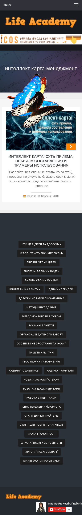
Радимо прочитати (60, 370)
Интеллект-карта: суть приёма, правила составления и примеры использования (41, 160)
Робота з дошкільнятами (41, 388)
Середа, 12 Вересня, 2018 (43, 196)
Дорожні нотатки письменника (42, 298)
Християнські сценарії (41, 451)
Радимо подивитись (24, 370)
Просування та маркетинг (41, 361)
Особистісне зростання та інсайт (41, 343)
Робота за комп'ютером (41, 379)
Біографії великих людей (42, 271)
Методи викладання (41, 307)
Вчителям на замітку (25, 289)
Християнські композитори (41, 442)
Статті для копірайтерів (41, 415)
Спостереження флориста (41, 406)
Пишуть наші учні (41, 352)
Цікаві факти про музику (41, 460)
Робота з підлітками (41, 397)
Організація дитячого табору (41, 334)
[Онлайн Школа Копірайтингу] (41, 43)
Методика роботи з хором (41, 316)
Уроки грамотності (42, 433)
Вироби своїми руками (41, 280)
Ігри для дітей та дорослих (41, 244)
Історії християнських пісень (41, 253)
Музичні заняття (41, 325)
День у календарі (61, 289)
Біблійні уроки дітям (41, 262)
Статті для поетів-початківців (41, 424)
